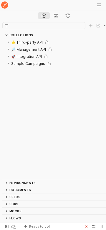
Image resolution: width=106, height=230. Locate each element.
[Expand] (8, 42)
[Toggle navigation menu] (98, 5)
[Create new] (90, 25)
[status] (14, 226)
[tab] (44, 15)
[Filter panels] (6, 26)
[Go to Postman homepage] (4, 5)
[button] (51, 226)
